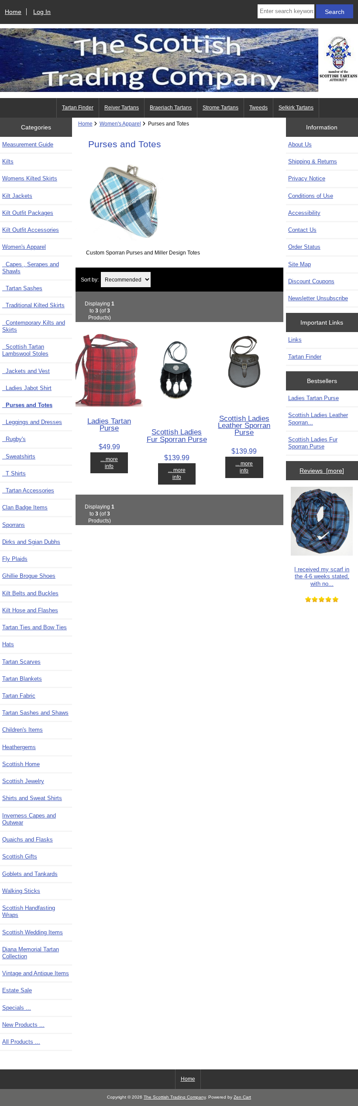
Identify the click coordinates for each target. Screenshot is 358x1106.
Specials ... (16, 1007)
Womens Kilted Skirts (29, 178)
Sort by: (90, 279)
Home (13, 11)
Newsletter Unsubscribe (318, 298)
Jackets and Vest (26, 371)
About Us (300, 144)
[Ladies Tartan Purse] (109, 404)
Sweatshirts (18, 456)
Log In (42, 11)
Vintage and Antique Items (35, 973)
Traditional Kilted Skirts (33, 305)
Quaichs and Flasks (27, 839)
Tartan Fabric (18, 695)
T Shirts (14, 473)
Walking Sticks (21, 891)
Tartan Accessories (28, 490)
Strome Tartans (220, 108)
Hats (8, 644)
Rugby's (14, 439)
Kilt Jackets (17, 196)
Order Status (304, 247)
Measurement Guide (27, 144)
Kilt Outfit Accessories (30, 230)
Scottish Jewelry (23, 781)
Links (295, 339)
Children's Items (22, 729)
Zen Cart (242, 1097)
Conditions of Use (310, 196)
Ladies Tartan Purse (109, 424)
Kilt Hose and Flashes (30, 610)
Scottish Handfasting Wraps (28, 911)
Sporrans (13, 525)
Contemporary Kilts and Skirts (33, 326)
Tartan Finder (77, 108)
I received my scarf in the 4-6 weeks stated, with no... (321, 576)
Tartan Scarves (21, 661)
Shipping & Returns (312, 161)
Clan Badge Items (25, 507)
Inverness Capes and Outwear (29, 819)
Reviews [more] (321, 470)
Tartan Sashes (22, 288)
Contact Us (302, 230)
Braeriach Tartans (171, 108)
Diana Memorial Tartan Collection (30, 953)
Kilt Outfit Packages (27, 213)
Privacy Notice (306, 178)
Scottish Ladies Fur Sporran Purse (177, 435)
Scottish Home (21, 764)
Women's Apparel (120, 123)
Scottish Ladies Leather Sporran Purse (244, 425)
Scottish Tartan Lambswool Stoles (25, 350)
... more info (109, 462)
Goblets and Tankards (30, 874)
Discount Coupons (311, 281)
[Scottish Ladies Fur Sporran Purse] (176, 415)
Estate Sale (17, 990)
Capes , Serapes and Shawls (30, 268)
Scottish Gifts (19, 856)
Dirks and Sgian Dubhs (31, 542)
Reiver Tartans (121, 108)
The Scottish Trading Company (175, 1097)
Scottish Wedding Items (32, 932)
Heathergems (19, 747)
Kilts (8, 161)
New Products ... (23, 1024)
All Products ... (21, 1041)
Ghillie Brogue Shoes (28, 576)
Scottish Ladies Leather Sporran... (318, 418)
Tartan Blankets (22, 678)
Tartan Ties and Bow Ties (34, 627)
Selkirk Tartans (296, 108)
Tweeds (258, 108)
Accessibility (304, 213)
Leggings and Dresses (32, 422)
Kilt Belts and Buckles (30, 593)
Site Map (299, 264)
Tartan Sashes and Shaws (35, 712)
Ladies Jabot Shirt (27, 388)
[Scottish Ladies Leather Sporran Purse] (244, 401)
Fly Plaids (15, 559)
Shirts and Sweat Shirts (32, 798)
